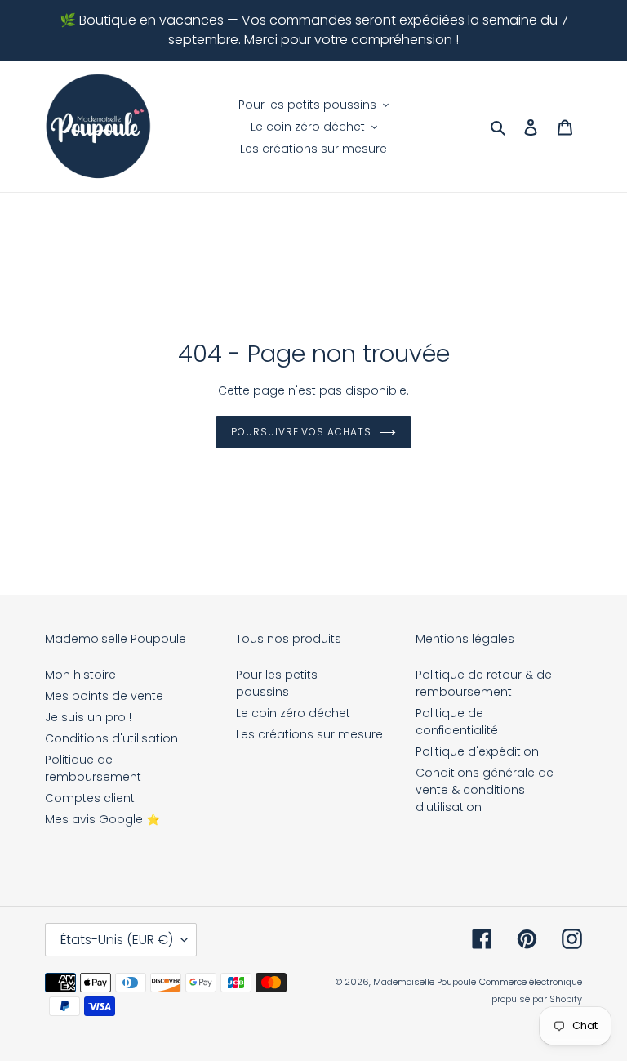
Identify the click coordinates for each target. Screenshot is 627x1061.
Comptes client (90, 798)
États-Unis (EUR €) (116, 939)
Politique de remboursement (93, 768)
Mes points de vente (104, 696)
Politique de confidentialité (457, 721)
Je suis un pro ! (88, 717)
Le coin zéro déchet (293, 713)
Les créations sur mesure (309, 734)
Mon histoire (80, 674)
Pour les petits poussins (277, 683)
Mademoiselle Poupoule (424, 981)
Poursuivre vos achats (301, 432)
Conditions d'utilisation (111, 738)
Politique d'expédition (477, 751)
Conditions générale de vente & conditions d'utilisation (485, 790)
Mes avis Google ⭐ (102, 819)
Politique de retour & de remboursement (484, 683)
